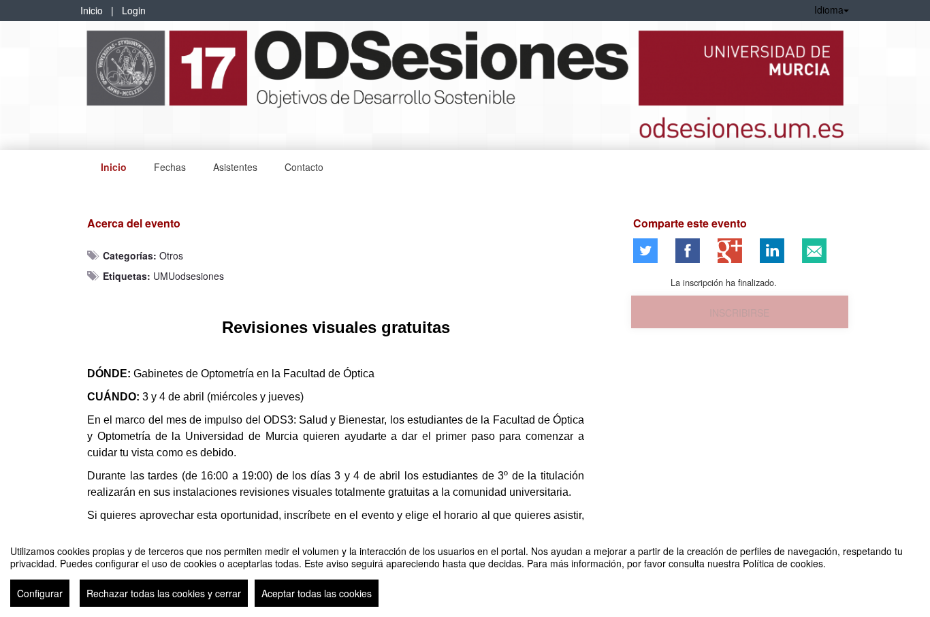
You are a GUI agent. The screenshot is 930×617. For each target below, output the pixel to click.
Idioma (829, 9)
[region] (465, 570)
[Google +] (730, 250)
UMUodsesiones (188, 276)
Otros (171, 255)
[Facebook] (687, 250)
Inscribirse (739, 312)
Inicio (91, 10)
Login (134, 10)
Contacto (304, 167)
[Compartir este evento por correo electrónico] (814, 250)
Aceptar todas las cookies (316, 593)
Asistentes (235, 167)
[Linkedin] (772, 250)
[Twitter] (645, 250)
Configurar (40, 593)
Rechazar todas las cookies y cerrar (163, 593)
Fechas (170, 167)
